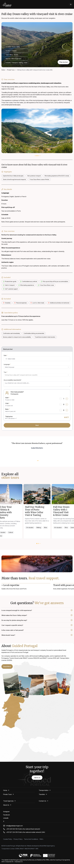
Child (7, 403)
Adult (7, 398)
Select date (11, 359)
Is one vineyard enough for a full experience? (17, 610)
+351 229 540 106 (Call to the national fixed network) (23, 829)
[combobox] (37, 367)
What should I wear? (8, 635)
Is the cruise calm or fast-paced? (13, 630)
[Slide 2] (38, 543)
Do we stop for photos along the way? (14, 620)
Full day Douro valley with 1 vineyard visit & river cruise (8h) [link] (34, 70)
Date (5, 355)
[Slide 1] (35, 155)
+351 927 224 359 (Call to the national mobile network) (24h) (25, 832)
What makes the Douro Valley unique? (14, 615)
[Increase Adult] (67, 398)
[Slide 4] (40, 155)
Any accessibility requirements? (12, 380)
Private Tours (11, 70)
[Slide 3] (38, 155)
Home (3, 70)
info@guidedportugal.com (14, 826)
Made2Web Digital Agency (47, 846)
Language (7, 364)
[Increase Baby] (67, 410)
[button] (7, 666)
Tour (5, 372)
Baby (7, 409)
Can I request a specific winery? (12, 625)
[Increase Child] (67, 404)
